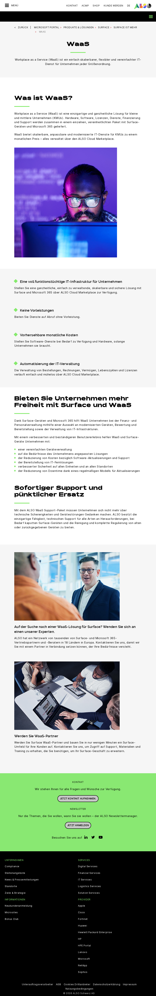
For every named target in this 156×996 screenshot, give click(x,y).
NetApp (82, 965)
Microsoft (84, 959)
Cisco (81, 912)
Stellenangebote (15, 873)
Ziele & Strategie (15, 893)
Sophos (83, 972)
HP (79, 939)
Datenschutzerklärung (106, 984)
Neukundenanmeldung (18, 906)
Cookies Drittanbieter (77, 984)
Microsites (11, 912)
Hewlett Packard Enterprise (95, 932)
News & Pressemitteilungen (22, 879)
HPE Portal (84, 945)
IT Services (85, 879)
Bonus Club (12, 919)
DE (128, 5)
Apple (81, 906)
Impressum (130, 984)
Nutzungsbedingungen (79, 988)
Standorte (11, 886)
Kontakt (72, 5)
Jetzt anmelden (78, 825)
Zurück (23, 27)
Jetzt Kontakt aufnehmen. (78, 798)
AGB (58, 984)
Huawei (82, 925)
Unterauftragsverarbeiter (37, 984)
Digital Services (88, 866)
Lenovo (82, 952)
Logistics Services (89, 886)
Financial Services (89, 873)
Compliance (12, 866)
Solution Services (89, 893)
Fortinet (83, 919)
